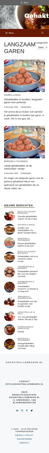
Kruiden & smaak (12, 95)
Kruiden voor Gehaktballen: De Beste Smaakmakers (27, 230)
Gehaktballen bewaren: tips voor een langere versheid (28, 273)
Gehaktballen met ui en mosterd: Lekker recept (28, 258)
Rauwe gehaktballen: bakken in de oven (27, 244)
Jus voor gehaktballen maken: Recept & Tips (27, 318)
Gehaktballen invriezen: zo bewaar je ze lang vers (28, 288)
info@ (9, 384)
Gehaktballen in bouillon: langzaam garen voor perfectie (23, 101)
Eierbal (21, 331)
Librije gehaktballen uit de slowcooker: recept (18, 167)
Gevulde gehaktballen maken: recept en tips (27, 217)
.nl (42, 384)
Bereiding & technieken (16, 161)
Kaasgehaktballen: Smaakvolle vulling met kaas (26, 345)
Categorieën (42, 42)
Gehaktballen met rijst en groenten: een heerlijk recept (27, 303)
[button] (42, 33)
